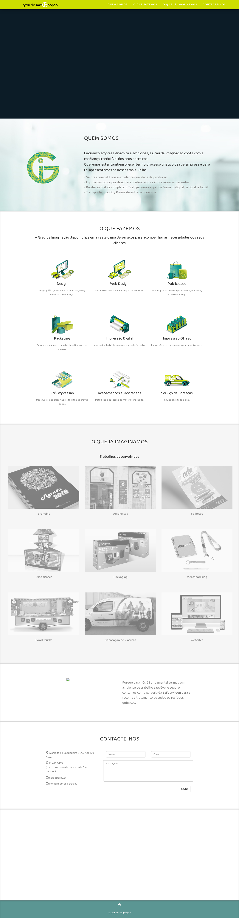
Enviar (184, 789)
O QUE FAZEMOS (145, 4)
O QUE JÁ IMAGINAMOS (180, 4)
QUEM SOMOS (118, 4)
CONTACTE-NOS (214, 4)
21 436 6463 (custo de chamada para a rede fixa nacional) (66, 767)
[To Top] (119, 905)
